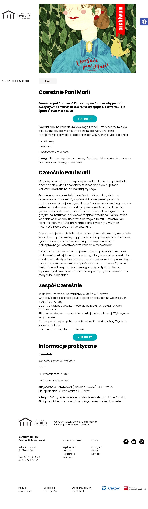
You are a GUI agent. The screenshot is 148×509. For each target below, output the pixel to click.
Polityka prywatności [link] (25, 489)
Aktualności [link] (69, 453)
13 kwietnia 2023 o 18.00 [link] (54, 374)
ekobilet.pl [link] (97, 397)
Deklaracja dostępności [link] (50, 489)
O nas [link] (94, 440)
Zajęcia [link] (67, 450)
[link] (144, 21)
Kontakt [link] (95, 453)
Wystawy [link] (68, 456)
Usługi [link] (94, 450)
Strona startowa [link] (72, 440)
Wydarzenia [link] (69, 447)
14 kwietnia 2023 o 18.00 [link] (54, 380)
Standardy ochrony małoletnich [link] (82, 489)
